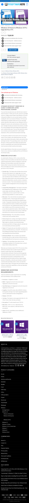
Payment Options (5, 448)
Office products (4, 394)
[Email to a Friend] (9, 77)
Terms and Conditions (6, 456)
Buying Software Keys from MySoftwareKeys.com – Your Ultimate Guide (14, 488)
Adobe (2, 376)
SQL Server (3, 400)
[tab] (14, 87)
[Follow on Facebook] (16, 365)
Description (5, 87)
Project (2, 397)
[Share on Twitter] (7, 77)
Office (2, 392)
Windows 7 (4, 428)
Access (2, 374)
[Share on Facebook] (5, 77)
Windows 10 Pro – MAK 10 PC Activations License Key (7, 335)
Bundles (3, 384)
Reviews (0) (4, 89)
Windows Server (6, 432)
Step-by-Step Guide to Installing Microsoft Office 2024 (14, 476)
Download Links (4, 458)
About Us (3, 440)
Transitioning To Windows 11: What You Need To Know (14, 473)
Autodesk (3, 381)
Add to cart (13, 49)
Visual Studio (4, 402)
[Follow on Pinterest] (23, 365)
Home (2, 25)
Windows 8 (4, 430)
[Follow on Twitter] (21, 365)
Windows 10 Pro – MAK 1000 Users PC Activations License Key (21, 335)
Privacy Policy (17, 501)
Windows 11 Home (6, 424)
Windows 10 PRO (17, 73)
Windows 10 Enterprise (9, 415)
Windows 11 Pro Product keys (9, 426)
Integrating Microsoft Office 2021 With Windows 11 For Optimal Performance (14, 469)
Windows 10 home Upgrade (8, 73)
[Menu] (2, 4)
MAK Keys (3, 389)
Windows (7, 25)
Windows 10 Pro (16, 71)
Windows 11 (5, 422)
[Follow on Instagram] (18, 365)
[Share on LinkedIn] (14, 77)
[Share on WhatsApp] (2, 77)
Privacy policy (4, 450)
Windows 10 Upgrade (9, 74)
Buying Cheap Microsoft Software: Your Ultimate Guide (14, 482)
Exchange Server (6, 410)
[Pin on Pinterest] (12, 77)
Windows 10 (14, 25)
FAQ (2, 445)
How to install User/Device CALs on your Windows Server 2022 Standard (14, 479)
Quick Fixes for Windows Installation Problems (12, 485)
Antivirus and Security (6, 379)
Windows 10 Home (22, 25)
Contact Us (3, 443)
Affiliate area (4, 461)
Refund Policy (4, 453)
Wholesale (3, 405)
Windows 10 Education (8, 413)
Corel (2, 387)
